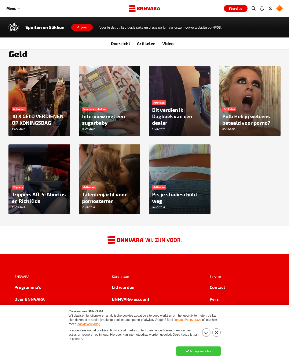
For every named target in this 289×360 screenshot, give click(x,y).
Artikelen (146, 43)
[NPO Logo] (279, 8)
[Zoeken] (253, 8)
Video (168, 43)
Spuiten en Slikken (45, 27)
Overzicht (120, 43)
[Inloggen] (270, 8)
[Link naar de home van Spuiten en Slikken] (13, 27)
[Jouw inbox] (261, 8)
